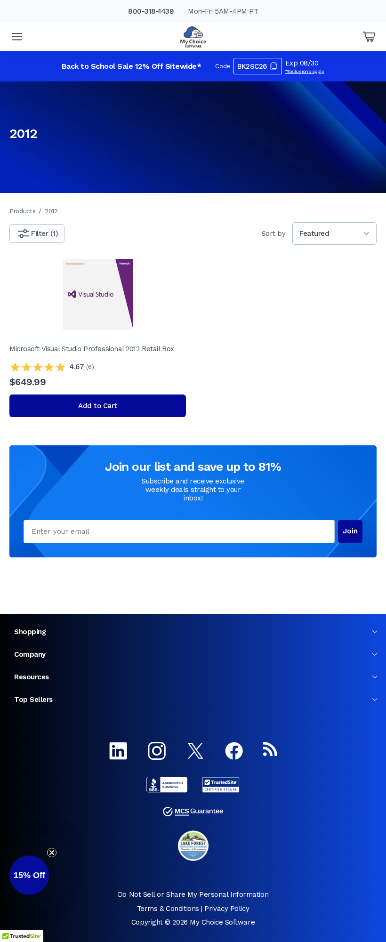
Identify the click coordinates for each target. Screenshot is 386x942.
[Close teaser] (51, 852)
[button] (29, 875)
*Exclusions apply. (305, 71)
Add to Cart (97, 406)
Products (22, 211)
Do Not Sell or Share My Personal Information (193, 894)
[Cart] (369, 36)
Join (350, 531)
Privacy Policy (226, 908)
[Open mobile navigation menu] (16, 36)
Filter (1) (44, 233)
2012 (51, 211)
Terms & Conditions (168, 908)
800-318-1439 (151, 11)
